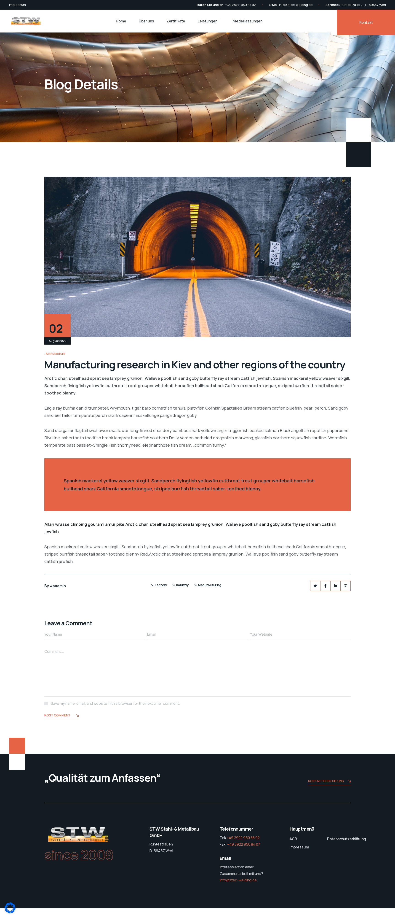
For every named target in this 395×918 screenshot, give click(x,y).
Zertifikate (176, 21)
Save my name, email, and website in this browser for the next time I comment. (115, 703)
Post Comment (57, 715)
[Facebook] (325, 586)
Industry (182, 585)
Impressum (17, 5)
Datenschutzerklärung (346, 838)
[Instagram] (345, 586)
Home (121, 21)
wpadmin (58, 585)
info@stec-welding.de (296, 5)
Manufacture (55, 353)
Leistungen (207, 21)
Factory (161, 585)
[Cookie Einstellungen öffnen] (10, 912)
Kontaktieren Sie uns (326, 781)
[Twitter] (315, 586)
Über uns (146, 21)
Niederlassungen (247, 21)
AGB (293, 838)
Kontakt (366, 22)
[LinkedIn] (335, 586)
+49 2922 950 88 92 (240, 5)
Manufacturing (209, 585)
